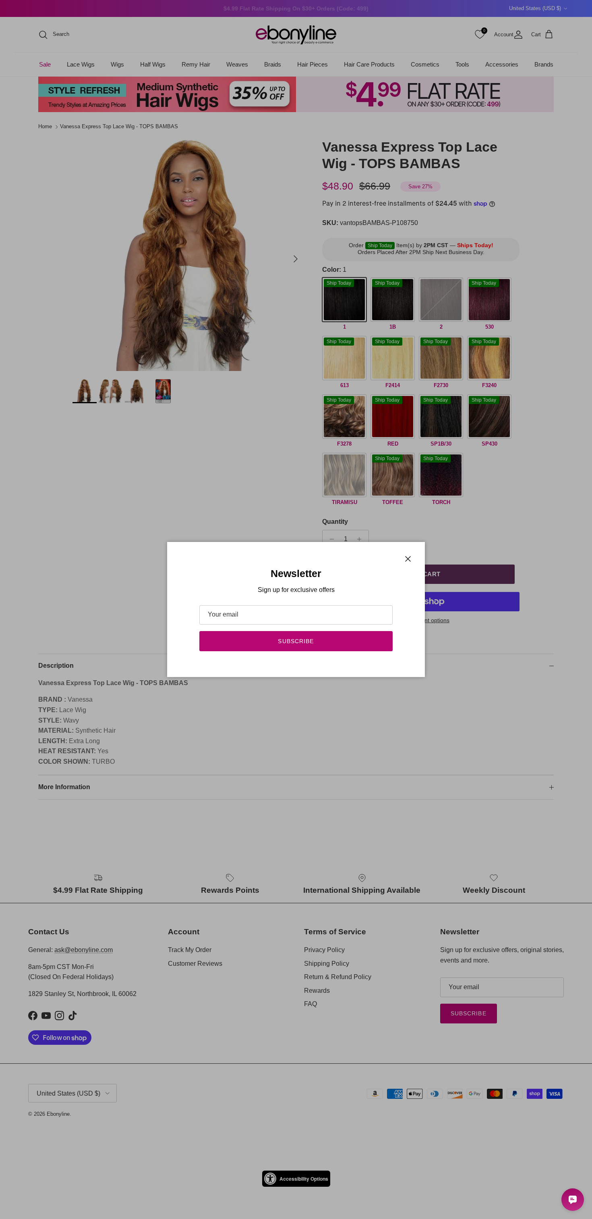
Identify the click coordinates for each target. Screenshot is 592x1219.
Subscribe (296, 641)
